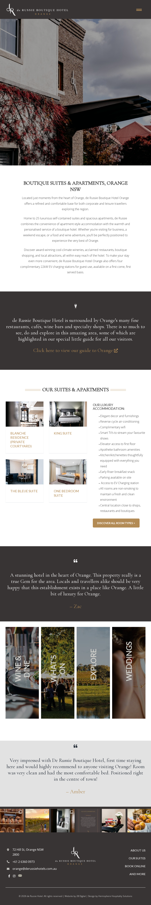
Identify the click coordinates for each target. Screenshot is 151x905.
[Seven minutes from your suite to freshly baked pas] (12, 820)
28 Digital (81, 896)
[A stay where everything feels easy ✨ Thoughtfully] (88, 820)
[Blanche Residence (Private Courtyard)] (24, 404)
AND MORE (137, 874)
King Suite (63, 433)
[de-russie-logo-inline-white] (38, 2)
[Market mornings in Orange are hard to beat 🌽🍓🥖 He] (139, 820)
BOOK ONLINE (135, 866)
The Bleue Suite (24, 491)
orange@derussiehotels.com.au (35, 869)
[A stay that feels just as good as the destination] (63, 820)
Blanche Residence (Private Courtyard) (21, 439)
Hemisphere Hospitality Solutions (115, 896)
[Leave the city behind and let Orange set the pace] (37, 820)
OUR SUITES (137, 858)
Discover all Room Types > (116, 523)
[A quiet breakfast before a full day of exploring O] (113, 820)
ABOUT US (138, 850)
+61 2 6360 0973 (24, 862)
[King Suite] (68, 404)
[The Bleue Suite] (24, 462)
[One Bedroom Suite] (68, 462)
